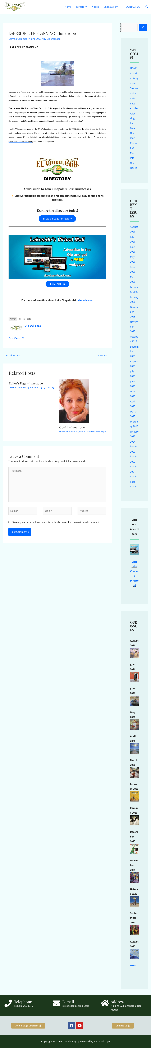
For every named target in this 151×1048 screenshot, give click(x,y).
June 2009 (36, 38)
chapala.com (85, 300)
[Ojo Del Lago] (16, 327)
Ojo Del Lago (32, 325)
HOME (133, 68)
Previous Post (12, 355)
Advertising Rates (134, 118)
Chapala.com (111, 6)
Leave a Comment (18, 38)
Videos (95, 6)
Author (13, 319)
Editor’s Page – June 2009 (26, 383)
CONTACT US (133, 6)
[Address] (105, 1003)
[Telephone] (8, 1003)
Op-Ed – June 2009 (72, 427)
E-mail (68, 1001)
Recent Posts (25, 319)
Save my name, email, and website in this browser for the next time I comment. (56, 522)
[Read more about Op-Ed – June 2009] (74, 401)
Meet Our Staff (133, 133)
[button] (119, 7)
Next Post (104, 355)
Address (117, 1001)
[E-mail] (56, 1003)
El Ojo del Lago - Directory (57, 218)
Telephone (23, 1001)
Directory (81, 6)
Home (68, 6)
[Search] (143, 27)
